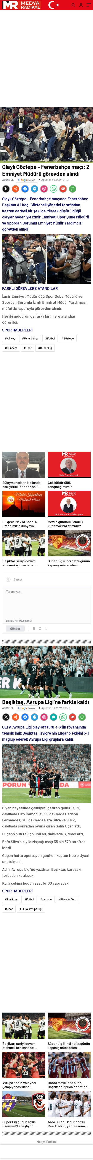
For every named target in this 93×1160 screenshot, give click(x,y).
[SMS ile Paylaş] (72, 189)
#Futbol (50, 338)
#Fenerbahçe (30, 338)
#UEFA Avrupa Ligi (30, 909)
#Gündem (11, 348)
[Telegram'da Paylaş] (34, 189)
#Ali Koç (10, 338)
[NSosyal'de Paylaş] (15, 189)
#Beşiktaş (11, 899)
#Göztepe (68, 338)
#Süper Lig (45, 348)
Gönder (15, 628)
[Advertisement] (46, 58)
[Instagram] (44, 189)
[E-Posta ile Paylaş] (63, 189)
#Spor (28, 348)
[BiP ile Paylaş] (53, 717)
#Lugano (46, 899)
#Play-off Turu (67, 899)
